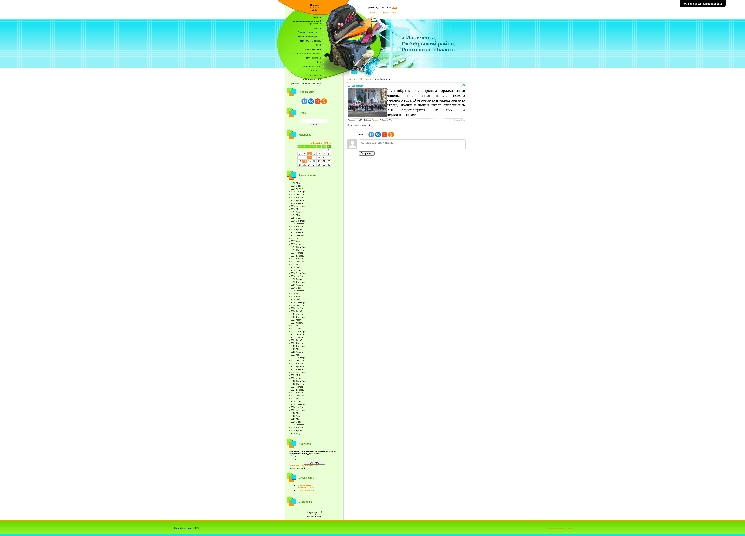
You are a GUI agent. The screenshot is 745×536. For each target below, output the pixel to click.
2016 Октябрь (297, 224)
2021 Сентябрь (298, 331)
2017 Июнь (296, 244)
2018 (360, 79)
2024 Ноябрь (297, 407)
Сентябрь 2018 (320, 143)
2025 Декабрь (297, 430)
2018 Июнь (296, 270)
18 (304, 161)
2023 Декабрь (297, 390)
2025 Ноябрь (297, 427)
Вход (393, 12)
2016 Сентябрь (298, 221)
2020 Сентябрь (298, 302)
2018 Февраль (298, 261)
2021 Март (296, 320)
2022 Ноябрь (297, 363)
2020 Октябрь (297, 305)
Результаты (294, 466)
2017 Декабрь (297, 256)
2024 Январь (297, 393)
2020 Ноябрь (297, 308)
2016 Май (295, 215)
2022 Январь (297, 343)
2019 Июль (296, 288)
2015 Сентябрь (298, 192)
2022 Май (295, 355)
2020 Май (295, 299)
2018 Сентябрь (298, 273)
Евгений (375, 120)
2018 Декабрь (297, 279)
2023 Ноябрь (297, 387)
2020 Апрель (297, 296)
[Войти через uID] (304, 101)
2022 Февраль (298, 346)
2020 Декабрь (297, 311)
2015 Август (297, 189)
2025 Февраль (298, 410)
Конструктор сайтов (554, 528)
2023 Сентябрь (298, 381)
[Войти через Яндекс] (318, 101)
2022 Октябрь (297, 360)
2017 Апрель (297, 241)
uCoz (570, 528)
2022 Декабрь (297, 366)
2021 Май (295, 326)
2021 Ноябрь (297, 337)
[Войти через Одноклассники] (324, 101)
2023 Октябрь (297, 384)
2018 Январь (297, 259)
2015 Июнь (296, 186)
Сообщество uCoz (306, 487)
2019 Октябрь (297, 291)
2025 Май (295, 419)
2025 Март (296, 413)
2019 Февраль (298, 282)
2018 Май (295, 267)
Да (295, 456)
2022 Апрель (297, 352)
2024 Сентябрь (298, 404)
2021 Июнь (296, 328)
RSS (394, 7)
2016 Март (296, 209)
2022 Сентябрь (298, 358)
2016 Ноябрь (297, 226)
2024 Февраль (298, 395)
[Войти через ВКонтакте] (311, 101)
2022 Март (296, 349)
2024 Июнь (296, 401)
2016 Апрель (297, 212)
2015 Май (295, 183)
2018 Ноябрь (297, 276)
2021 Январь (297, 314)
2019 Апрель (297, 285)
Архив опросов (309, 466)
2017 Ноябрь (297, 253)
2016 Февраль (298, 206)
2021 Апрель (297, 323)
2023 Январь (297, 369)
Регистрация (383, 12)
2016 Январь (297, 203)
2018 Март (296, 264)
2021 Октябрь (297, 334)
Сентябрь (369, 79)
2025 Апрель (297, 416)
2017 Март (296, 238)
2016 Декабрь (297, 229)
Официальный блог (306, 485)
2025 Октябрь (297, 425)
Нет (295, 459)
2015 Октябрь (297, 194)
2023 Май (295, 375)
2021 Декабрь (297, 340)
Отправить (367, 153)
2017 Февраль (298, 235)
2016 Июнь (296, 218)
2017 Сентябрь (298, 247)
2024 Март (296, 398)
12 (309, 157)
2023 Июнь (296, 378)
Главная (371, 12)
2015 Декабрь (297, 200)
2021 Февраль (298, 317)
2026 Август (297, 433)
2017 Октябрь (297, 250)
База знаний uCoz (305, 490)
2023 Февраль (298, 372)
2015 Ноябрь (297, 197)
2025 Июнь (296, 422)
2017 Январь (297, 232)
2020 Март (296, 293)
